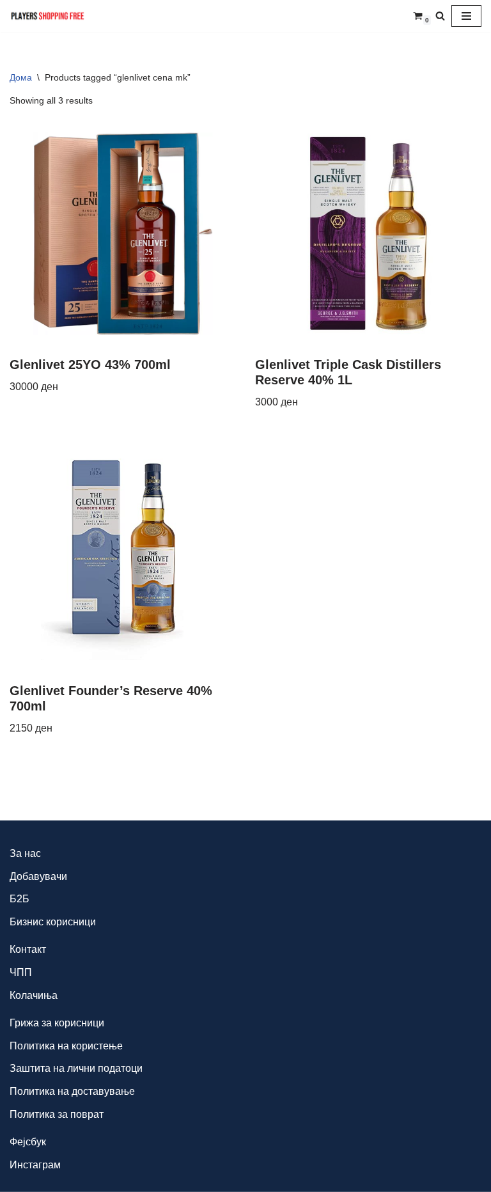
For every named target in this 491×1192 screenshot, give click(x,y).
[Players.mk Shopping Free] (48, 16)
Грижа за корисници (57, 1022)
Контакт (28, 949)
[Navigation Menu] (466, 16)
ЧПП (21, 972)
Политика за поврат (57, 1114)
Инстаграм (35, 1164)
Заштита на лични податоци (76, 1068)
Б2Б (19, 898)
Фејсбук (28, 1141)
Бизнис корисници (53, 921)
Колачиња (34, 995)
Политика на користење (66, 1045)
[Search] (440, 15)
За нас (25, 853)
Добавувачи (38, 876)
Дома (21, 77)
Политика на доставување (72, 1091)
